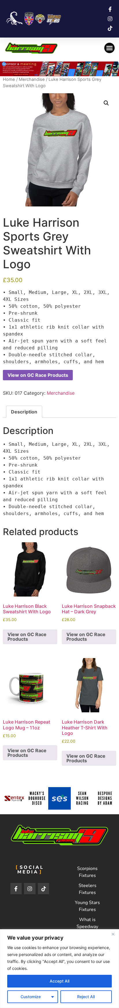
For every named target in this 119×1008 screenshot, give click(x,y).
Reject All (86, 996)
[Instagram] (30, 889)
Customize (31, 996)
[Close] (112, 934)
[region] (59, 968)
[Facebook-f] (16, 889)
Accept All (59, 981)
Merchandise (32, 79)
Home (9, 79)
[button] (109, 48)
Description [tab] (24, 412)
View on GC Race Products (38, 375)
